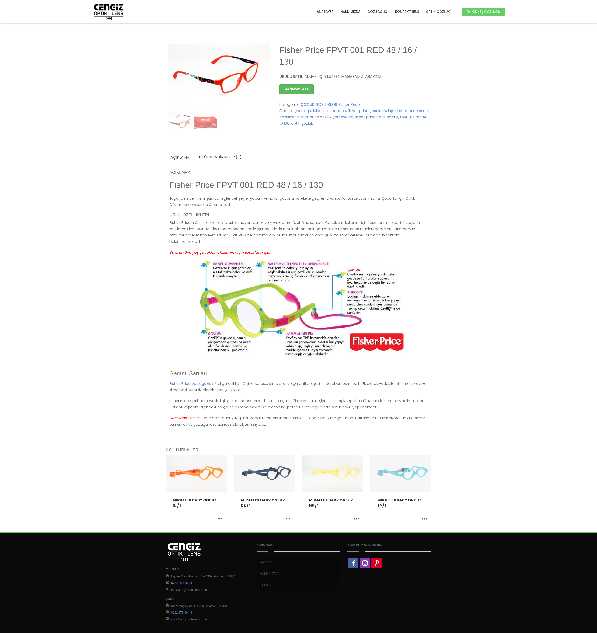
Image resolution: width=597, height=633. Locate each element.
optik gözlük (302, 123)
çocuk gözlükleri (309, 110)
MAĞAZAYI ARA (296, 89)
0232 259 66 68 (181, 583)
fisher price (335, 110)
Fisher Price (349, 104)
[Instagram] (365, 563)
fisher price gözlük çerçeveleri (325, 117)
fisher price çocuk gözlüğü (372, 110)
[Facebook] (353, 563)
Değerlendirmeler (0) (220, 157)
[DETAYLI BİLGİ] (220, 519)
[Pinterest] (376, 563)
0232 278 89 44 (181, 613)
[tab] (180, 157)
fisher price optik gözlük (376, 117)
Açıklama (179, 157)
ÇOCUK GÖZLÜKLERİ (319, 104)
